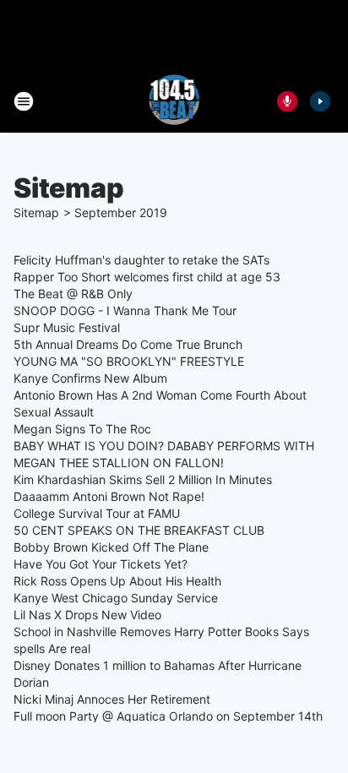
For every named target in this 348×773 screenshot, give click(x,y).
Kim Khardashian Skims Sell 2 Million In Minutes (143, 479)
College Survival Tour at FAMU (97, 513)
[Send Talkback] (287, 101)
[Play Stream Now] (320, 101)
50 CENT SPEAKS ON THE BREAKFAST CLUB (139, 530)
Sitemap (36, 212)
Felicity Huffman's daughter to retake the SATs (141, 260)
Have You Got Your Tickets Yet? (101, 564)
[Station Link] (174, 101)
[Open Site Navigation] (24, 101)
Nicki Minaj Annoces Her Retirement (112, 699)
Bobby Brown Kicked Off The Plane (111, 547)
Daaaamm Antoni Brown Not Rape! (109, 496)
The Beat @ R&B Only (73, 293)
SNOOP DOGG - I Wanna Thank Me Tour (125, 310)
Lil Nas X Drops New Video (87, 614)
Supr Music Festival (67, 327)
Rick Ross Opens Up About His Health (117, 581)
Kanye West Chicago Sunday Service (116, 598)
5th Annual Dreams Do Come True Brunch (128, 344)
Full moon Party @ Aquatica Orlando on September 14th (168, 716)
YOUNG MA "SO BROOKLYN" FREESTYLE (129, 361)
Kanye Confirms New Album (90, 378)
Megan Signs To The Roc (82, 429)
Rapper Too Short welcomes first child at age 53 (147, 276)
